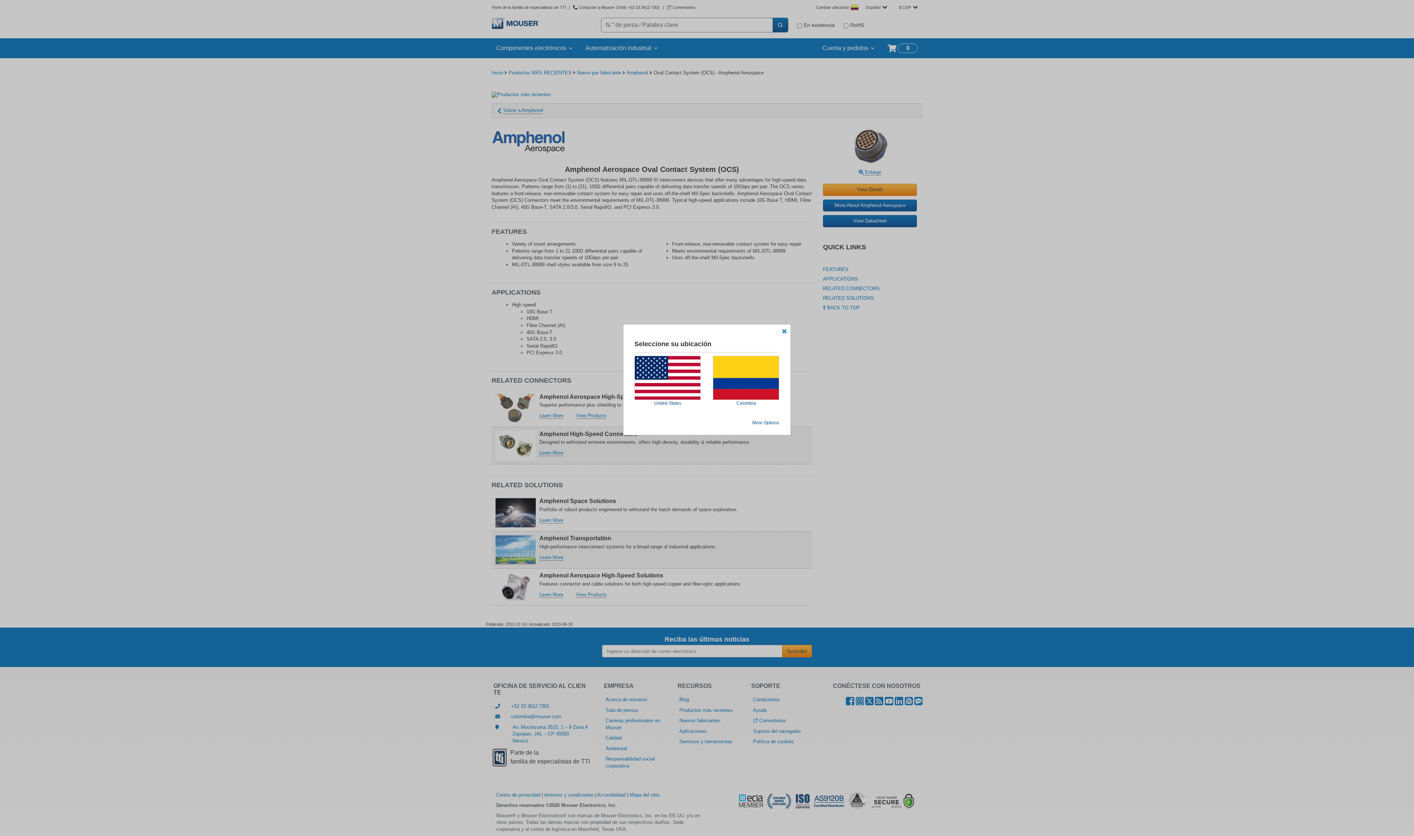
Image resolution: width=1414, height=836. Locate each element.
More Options (765, 422)
